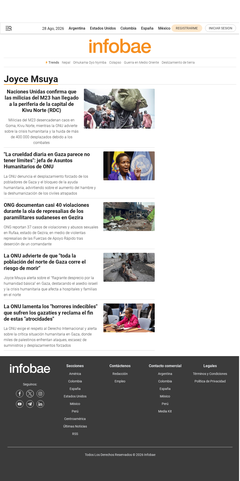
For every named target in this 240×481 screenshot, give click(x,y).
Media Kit (165, 411)
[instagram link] (40, 393)
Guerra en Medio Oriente (141, 62)
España (147, 28)
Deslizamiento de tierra (178, 62)
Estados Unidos (103, 28)
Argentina (77, 28)
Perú (75, 411)
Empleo (120, 381)
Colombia (128, 28)
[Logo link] (120, 46)
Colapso (115, 62)
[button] (8, 28)
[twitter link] (30, 393)
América (75, 374)
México (164, 28)
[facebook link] (19, 393)
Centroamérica (75, 419)
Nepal (66, 62)
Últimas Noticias (75, 426)
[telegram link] (30, 404)
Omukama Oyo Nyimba (89, 62)
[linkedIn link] (40, 404)
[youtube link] (19, 404)
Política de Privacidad (210, 381)
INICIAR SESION (220, 28)
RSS (75, 434)
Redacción (120, 374)
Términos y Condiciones (210, 374)
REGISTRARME (187, 28)
